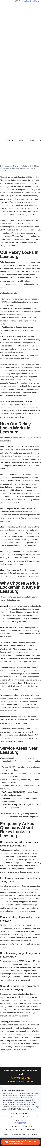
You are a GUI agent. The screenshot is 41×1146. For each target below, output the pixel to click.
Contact (31, 140)
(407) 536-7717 (20, 1123)
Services (7, 140)
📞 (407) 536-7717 (20, 1077)
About (21, 140)
